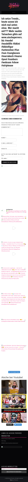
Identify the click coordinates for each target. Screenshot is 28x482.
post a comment (20, 115)
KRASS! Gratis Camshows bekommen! (9, 443)
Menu (14, 12)
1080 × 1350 (17, 68)
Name (3, 137)
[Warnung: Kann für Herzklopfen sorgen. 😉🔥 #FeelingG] (14, 331)
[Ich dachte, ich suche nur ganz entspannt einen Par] (14, 254)
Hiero (11, 480)
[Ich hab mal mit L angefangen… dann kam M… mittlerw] (14, 279)
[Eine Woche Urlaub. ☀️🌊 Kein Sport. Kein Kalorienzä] (14, 305)
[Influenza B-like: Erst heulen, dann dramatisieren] (14, 228)
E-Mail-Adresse (7, 143)
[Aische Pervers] (14, 5)
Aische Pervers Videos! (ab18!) (8, 438)
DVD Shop (3, 440)
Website (4, 148)
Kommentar (6, 127)
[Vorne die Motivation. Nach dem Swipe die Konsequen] (14, 357)
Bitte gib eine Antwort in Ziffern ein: (13, 155)
